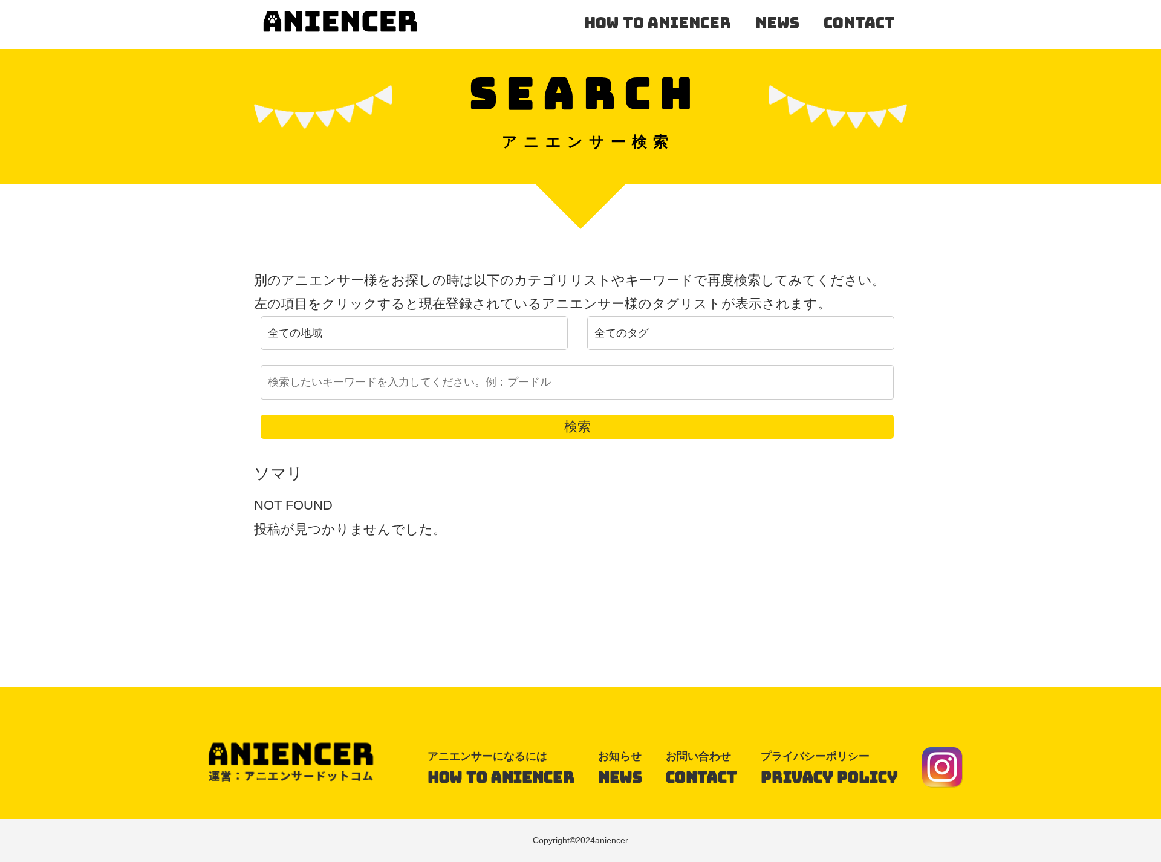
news (777, 23)
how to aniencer (657, 23)
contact (859, 23)
